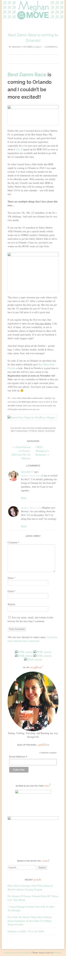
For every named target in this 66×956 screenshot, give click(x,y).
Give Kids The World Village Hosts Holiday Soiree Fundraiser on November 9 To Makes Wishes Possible (30, 920)
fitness (33, 431)
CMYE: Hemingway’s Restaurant (42, 450)
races (41, 431)
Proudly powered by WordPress (17, 952)
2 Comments (50, 47)
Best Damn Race (27, 75)
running (50, 431)
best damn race (19, 431)
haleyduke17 (27, 471)
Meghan (16, 47)
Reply (24, 497)
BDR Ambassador (46, 428)
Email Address (18, 756)
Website (11, 604)
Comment (13, 542)
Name (11, 577)
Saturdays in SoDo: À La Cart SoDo (26, 931)
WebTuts (57, 952)
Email (11, 591)
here (18, 149)
